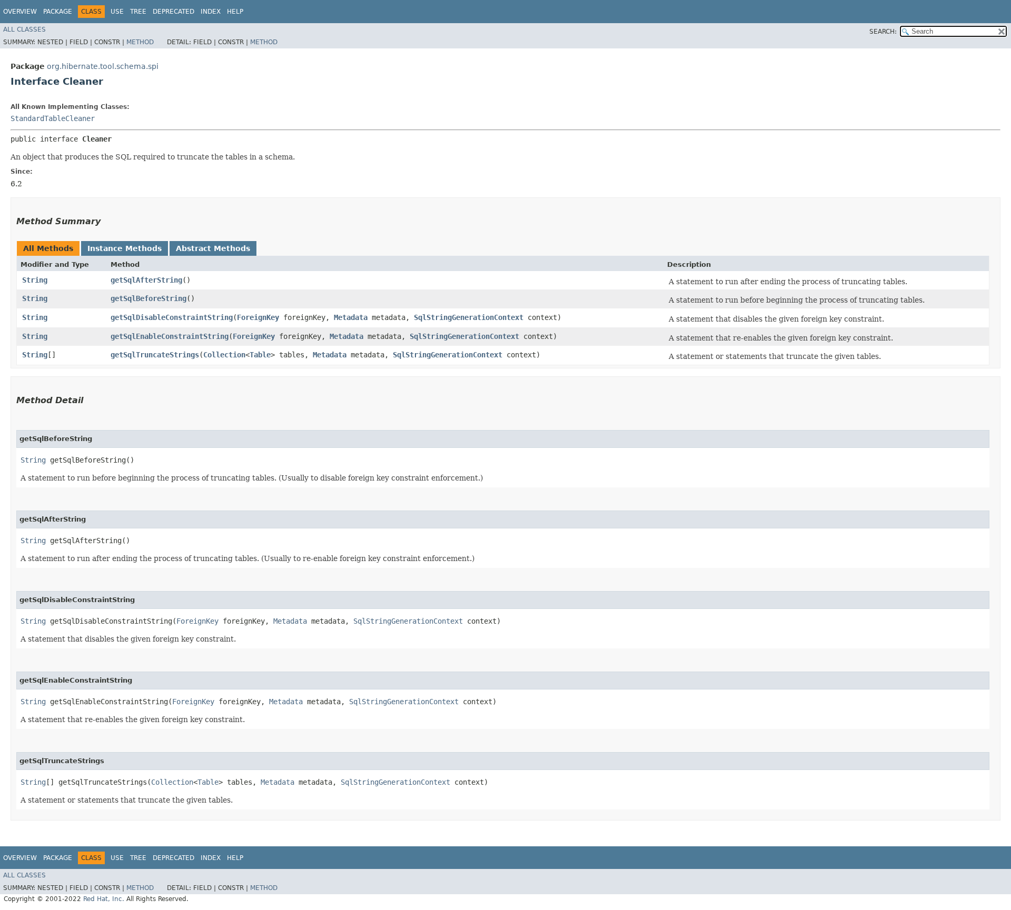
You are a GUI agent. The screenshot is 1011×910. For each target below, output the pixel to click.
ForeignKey (258, 317)
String (34, 280)
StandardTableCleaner (53, 118)
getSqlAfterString (146, 280)
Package (57, 11)
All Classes (24, 29)
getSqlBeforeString (148, 298)
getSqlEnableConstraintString (170, 336)
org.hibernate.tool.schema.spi (102, 66)
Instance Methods (124, 248)
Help (235, 11)
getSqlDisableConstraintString (172, 317)
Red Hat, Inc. (103, 899)
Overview (20, 11)
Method (140, 42)
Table (260, 355)
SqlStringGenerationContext (468, 317)
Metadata (351, 317)
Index (211, 11)
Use (117, 11)
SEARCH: (883, 31)
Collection (224, 355)
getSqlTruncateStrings (155, 355)
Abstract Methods (213, 248)
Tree (138, 11)
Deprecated (173, 11)
